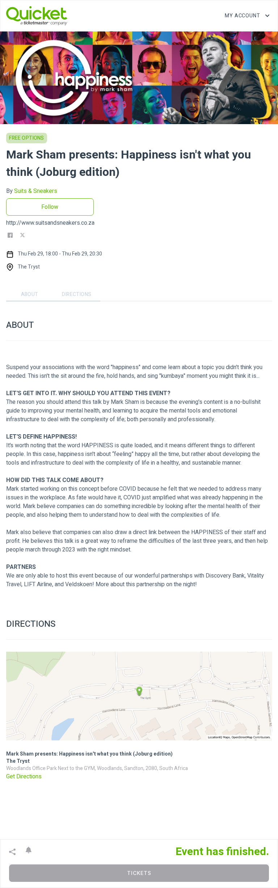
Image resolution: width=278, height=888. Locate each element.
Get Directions (24, 776)
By (31, 191)
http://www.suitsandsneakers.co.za (50, 223)
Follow (49, 207)
